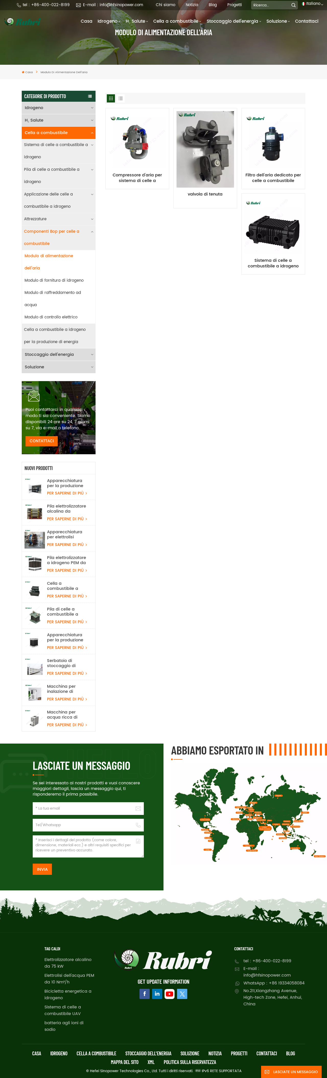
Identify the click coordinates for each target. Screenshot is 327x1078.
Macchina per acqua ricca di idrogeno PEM (62, 715)
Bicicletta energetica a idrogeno (67, 994)
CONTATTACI (42, 441)
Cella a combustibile (175, 21)
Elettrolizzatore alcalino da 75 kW (67, 963)
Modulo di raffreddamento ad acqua (53, 299)
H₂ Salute (135, 21)
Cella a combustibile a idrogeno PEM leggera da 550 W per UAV (65, 586)
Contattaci (306, 21)
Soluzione (276, 21)
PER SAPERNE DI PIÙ (66, 493)
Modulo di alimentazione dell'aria (49, 262)
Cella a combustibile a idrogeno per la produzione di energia (55, 336)
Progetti (234, 5)
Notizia (192, 5)
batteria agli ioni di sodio (64, 1026)
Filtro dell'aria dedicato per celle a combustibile (273, 178)
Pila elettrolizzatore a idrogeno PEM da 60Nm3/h (66, 560)
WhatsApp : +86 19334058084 (274, 983)
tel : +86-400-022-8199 (46, 5)
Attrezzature (35, 219)
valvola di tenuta (205, 194)
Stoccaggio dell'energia (232, 21)
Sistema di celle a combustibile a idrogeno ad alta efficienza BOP (273, 263)
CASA (36, 1053)
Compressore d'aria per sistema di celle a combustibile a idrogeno (137, 178)
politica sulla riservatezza (190, 1062)
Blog (213, 5)
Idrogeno (108, 21)
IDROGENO (58, 1053)
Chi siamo (165, 5)
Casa (86, 21)
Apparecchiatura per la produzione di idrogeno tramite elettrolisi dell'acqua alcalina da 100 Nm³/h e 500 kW (67, 483)
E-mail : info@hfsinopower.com (113, 5)
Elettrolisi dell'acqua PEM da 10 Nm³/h (69, 978)
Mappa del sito (124, 1062)
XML (151, 1062)
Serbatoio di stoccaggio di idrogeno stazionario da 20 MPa (65, 663)
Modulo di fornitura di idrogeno (54, 280)
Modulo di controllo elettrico (51, 317)
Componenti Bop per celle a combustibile (51, 237)
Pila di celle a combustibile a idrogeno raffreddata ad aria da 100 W (67, 612)
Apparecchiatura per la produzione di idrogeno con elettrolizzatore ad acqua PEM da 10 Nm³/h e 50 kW (65, 637)
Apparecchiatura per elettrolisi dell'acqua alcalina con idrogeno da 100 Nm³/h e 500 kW (67, 534)
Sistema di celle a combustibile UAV (62, 1010)
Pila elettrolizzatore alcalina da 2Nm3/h (66, 509)
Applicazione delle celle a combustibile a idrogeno (48, 200)
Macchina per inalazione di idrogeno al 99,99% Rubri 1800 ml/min (66, 689)
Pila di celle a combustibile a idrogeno (51, 175)
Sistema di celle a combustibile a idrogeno (56, 151)
